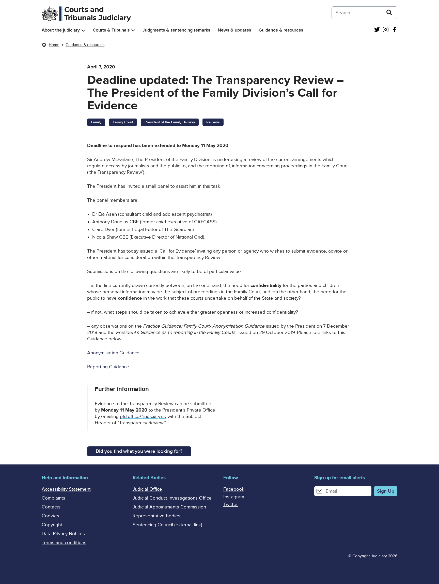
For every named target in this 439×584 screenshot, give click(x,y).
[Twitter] (377, 30)
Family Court (123, 122)
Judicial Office (147, 489)
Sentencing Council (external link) (167, 525)
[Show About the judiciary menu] (83, 30)
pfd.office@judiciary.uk (143, 416)
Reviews (213, 122)
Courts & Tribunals (111, 30)
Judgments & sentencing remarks (176, 30)
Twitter (230, 504)
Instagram (233, 497)
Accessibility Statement (66, 489)
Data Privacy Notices (63, 534)
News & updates (234, 30)
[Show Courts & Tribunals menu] (133, 30)
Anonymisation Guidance (113, 353)
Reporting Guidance (108, 367)
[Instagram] (386, 30)
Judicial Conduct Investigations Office (172, 498)
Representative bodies (156, 516)
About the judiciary (61, 30)
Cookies (50, 516)
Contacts (51, 507)
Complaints (53, 498)
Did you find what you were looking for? (139, 451)
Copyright (52, 525)
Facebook (233, 489)
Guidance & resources (281, 30)
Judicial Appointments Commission (169, 507)
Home (54, 44)
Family (96, 122)
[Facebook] (394, 30)
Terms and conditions (64, 543)
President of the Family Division (170, 122)
